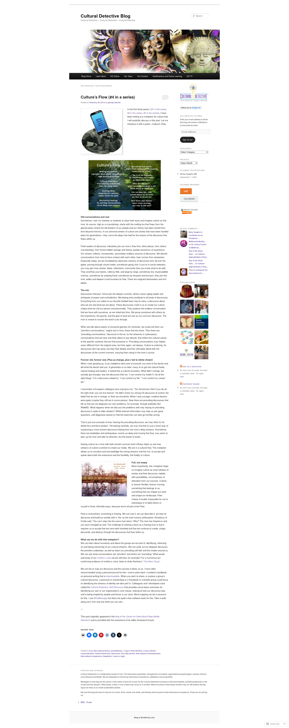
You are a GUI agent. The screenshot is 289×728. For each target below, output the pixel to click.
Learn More (101, 76)
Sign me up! (188, 139)
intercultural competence (91, 656)
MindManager (100, 598)
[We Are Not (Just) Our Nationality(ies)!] (187, 352)
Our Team (128, 76)
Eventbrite (187, 212)
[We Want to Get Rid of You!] (201, 322)
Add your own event (189, 210)
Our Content (142, 76)
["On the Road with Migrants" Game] (201, 291)
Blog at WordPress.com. (144, 717)
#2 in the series (134, 112)
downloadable (113, 576)
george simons (114, 102)
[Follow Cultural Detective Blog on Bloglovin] (191, 108)
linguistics (107, 656)
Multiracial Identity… (197, 241)
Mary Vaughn (194, 232)
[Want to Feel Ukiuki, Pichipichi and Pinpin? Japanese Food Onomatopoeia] (201, 337)
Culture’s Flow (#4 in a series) (108, 97)
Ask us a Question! (192, 367)
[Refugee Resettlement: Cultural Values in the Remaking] (201, 352)
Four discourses (128, 653)
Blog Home (86, 76)
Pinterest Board (191, 384)
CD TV (190, 76)
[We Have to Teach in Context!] (187, 322)
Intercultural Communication (148, 653)
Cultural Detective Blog (105, 15)
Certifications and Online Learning (167, 76)
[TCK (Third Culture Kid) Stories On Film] (187, 337)
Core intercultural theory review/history (106, 650)
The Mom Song (151, 561)
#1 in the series (158, 109)
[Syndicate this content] (181, 367)
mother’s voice (104, 557)
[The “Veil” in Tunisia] (201, 307)
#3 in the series (150, 112)
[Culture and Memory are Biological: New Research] (187, 307)
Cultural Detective (102, 653)
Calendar (189, 198)
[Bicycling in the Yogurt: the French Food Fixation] (187, 291)
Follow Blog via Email (191, 116)
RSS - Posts (86, 702)
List (186, 191)
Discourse (115, 653)
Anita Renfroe (136, 650)
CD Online (114, 76)
